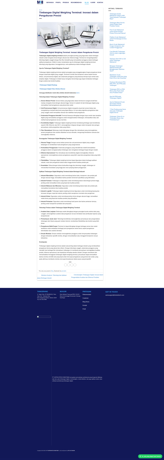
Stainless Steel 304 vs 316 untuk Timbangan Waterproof (118, 60)
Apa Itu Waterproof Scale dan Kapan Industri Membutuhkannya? (117, 103)
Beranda (50, 2)
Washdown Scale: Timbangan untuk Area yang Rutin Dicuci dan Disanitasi (118, 76)
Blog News (86, 301)
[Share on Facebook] (65, 265)
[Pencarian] (106, 2)
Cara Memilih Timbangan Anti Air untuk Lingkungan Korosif (117, 53)
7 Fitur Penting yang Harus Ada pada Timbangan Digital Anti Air (118, 111)
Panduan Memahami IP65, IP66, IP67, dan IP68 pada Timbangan (118, 83)
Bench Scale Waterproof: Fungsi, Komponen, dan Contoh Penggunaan (117, 46)
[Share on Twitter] (68, 265)
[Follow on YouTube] (113, 299)
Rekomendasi (76, 2)
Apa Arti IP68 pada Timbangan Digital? (116, 97)
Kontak (100, 2)
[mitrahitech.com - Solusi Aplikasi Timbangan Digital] (40, 2)
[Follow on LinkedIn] (110, 299)
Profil (58, 2)
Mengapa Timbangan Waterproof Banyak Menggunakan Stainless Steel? (117, 68)
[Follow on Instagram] (107, 299)
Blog (87, 2)
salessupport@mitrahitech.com (114, 295)
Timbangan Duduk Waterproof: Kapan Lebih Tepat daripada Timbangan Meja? (118, 16)
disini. (78, 93)
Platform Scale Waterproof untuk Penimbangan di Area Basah (118, 38)
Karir (93, 2)
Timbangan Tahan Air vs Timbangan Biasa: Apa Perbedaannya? (117, 118)
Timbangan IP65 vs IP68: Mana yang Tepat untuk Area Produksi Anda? (117, 91)
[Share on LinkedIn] (74, 265)
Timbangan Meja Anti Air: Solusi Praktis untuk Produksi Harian (117, 24)
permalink (63, 271)
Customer (85, 298)
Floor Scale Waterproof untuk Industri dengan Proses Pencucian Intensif (117, 31)
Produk (66, 2)
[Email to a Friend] (71, 265)
